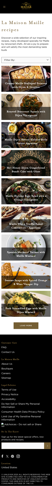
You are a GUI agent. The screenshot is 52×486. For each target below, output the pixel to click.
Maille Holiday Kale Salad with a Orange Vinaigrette (26, 197)
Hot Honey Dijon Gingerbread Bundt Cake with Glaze (26, 169)
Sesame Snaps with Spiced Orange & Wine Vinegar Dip (26, 282)
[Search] (30, 6)
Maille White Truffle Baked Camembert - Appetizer (26, 226)
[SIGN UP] (47, 445)
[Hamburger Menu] (4, 6)
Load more (26, 325)
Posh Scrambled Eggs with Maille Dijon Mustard (26, 310)
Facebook (2, 456)
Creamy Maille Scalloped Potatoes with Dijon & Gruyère (26, 85)
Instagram (18, 456)
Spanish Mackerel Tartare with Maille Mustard (26, 254)
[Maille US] (26, 6)
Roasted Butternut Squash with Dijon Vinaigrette (26, 113)
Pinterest (12, 456)
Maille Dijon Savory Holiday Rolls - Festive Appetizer (26, 141)
